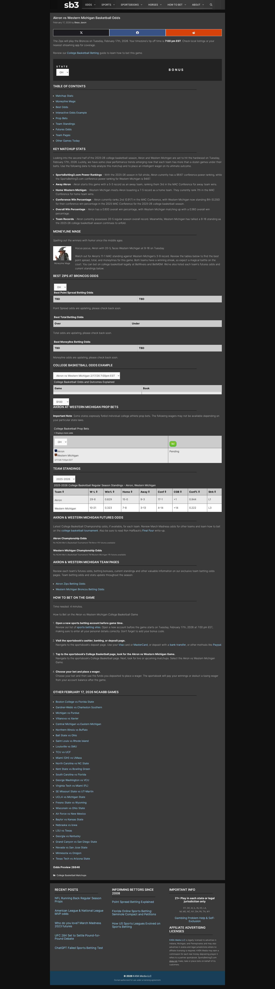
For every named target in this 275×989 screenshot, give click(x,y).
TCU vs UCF (63, 752)
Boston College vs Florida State (75, 701)
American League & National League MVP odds (79, 912)
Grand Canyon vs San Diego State (76, 841)
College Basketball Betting (83, 52)
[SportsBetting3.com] (72, 5)
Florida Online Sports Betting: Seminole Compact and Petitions (134, 912)
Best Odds (62, 107)
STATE (62, 66)
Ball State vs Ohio (66, 735)
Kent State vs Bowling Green (73, 768)
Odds (88, 4)
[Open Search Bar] (209, 4)
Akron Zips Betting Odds (70, 583)
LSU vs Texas (64, 830)
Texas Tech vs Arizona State (73, 858)
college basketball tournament (79, 530)
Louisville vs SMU (66, 746)
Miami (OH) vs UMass (69, 757)
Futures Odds (64, 129)
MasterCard (141, 644)
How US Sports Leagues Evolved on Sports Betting (136, 925)
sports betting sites (88, 627)
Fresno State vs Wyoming (71, 802)
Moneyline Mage (65, 101)
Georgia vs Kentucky (68, 836)
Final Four (148, 530)
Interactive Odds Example (71, 112)
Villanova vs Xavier (67, 718)
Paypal (217, 644)
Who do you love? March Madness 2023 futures (78, 924)
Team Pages (63, 135)
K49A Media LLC (177, 940)
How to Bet (175, 4)
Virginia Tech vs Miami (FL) (72, 785)
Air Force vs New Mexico (71, 813)
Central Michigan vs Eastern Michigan (78, 724)
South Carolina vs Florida (71, 774)
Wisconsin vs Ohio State (70, 808)
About (196, 4)
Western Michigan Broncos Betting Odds (80, 589)
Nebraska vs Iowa (66, 825)
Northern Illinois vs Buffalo (72, 729)
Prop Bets (61, 118)
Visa (121, 644)
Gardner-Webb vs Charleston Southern (79, 707)
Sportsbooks (130, 4)
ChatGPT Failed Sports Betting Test (79, 948)
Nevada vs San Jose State (71, 847)
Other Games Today (68, 140)
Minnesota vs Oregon (68, 853)
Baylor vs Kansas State (69, 819)
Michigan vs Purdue (67, 712)
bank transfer (178, 644)
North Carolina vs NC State (72, 763)
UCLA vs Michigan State (70, 797)
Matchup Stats (64, 95)
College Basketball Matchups (71, 875)
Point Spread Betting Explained (133, 901)
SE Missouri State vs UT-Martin (74, 791)
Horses (153, 4)
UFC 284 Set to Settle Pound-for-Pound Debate (77, 937)
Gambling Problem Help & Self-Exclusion (195, 919)
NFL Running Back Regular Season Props (78, 899)
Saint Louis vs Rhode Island (72, 740)
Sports (106, 4)
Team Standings (65, 123)
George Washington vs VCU (72, 780)
